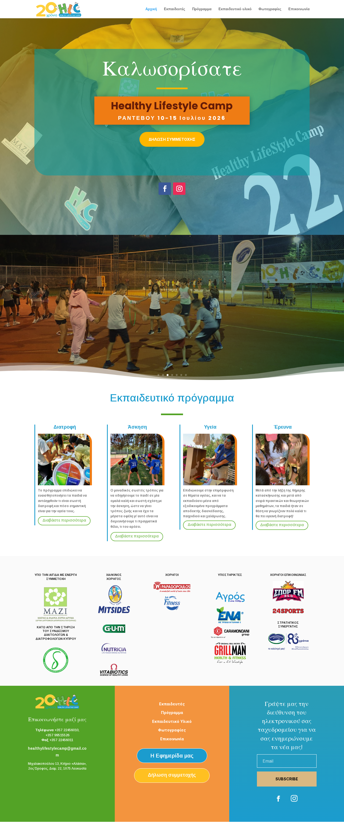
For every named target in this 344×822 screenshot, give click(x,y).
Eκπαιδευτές (174, 9)
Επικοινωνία (299, 9)
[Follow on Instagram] (179, 188)
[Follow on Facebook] (165, 188)
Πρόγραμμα (202, 9)
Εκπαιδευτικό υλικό (235, 9)
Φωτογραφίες (270, 9)
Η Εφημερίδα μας (172, 756)
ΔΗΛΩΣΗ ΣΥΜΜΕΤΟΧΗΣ (172, 139)
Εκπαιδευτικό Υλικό (172, 721)
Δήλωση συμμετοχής (172, 775)
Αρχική (151, 9)
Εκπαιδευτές (172, 704)
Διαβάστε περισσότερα (64, 520)
